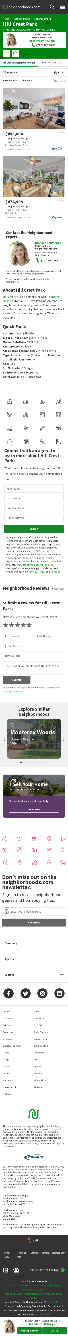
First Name (13, 488)
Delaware (7, 1039)
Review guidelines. (13, 691)
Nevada (38, 1011)
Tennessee (39, 1052)
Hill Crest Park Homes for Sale (19, 62)
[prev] (6, 108)
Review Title (12, 655)
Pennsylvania (40, 1039)
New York (38, 1025)
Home (6, 18)
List (62, 80)
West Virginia (40, 1080)
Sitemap (35, 1252)
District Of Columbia (12, 1045)
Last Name (13, 498)
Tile (54, 80)
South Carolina (41, 1045)
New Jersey (39, 1018)
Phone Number (16, 517)
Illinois (6, 1066)
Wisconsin (38, 1087)
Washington (39, 1073)
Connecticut (8, 1032)
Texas (36, 1059)
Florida (6, 1052)
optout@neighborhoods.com (37, 564)
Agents (9, 959)
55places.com (58, 1252)
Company (11, 943)
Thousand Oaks (21, 18)
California (29, 29)
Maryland (7, 1080)
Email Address (15, 508)
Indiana (6, 1073)
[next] (61, 108)
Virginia (37, 1066)
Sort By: (8, 80)
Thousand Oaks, (13, 29)
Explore (10, 974)
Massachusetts (10, 1087)
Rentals (45, 1252)
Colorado (7, 1025)
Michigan (7, 1093)
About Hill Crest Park (52, 62)
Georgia (6, 1059)
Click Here (57, 1302)
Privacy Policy (37, 571)
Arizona (6, 1011)
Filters (61, 72)
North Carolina (41, 1032)
